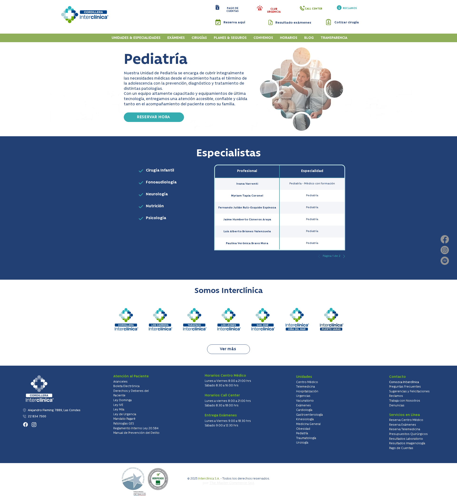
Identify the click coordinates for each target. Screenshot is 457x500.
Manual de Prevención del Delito (136, 432)
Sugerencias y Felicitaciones (409, 391)
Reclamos (396, 396)
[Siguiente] (342, 256)
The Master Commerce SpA (231, 483)
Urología (302, 442)
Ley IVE (118, 405)
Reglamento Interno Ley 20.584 (136, 428)
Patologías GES (123, 423)
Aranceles (120, 381)
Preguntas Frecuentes (405, 386)
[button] (217, 7)
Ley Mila (118, 409)
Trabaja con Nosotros (404, 400)
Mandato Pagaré (124, 418)
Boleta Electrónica (126, 386)
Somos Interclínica (228, 291)
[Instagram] (445, 250)
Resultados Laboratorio (406, 438)
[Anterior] (320, 256)
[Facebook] (445, 239)
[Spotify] (445, 261)
